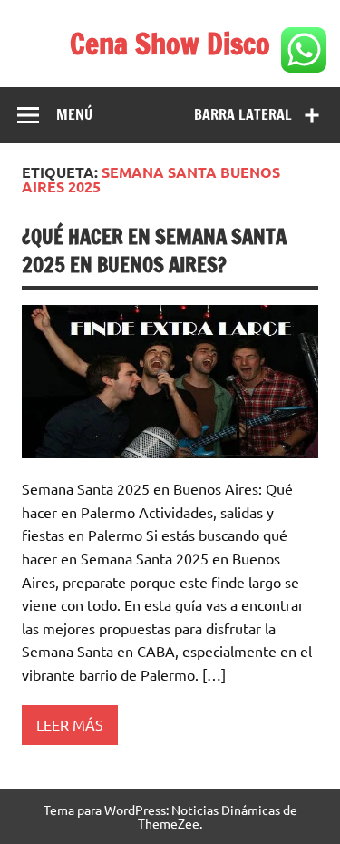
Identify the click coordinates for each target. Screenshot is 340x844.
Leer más (69, 724)
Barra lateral (243, 114)
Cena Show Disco (170, 43)
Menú (74, 114)
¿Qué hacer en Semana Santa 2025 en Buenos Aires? (154, 250)
